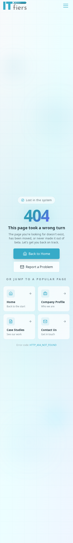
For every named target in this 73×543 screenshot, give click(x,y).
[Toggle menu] (66, 6)
